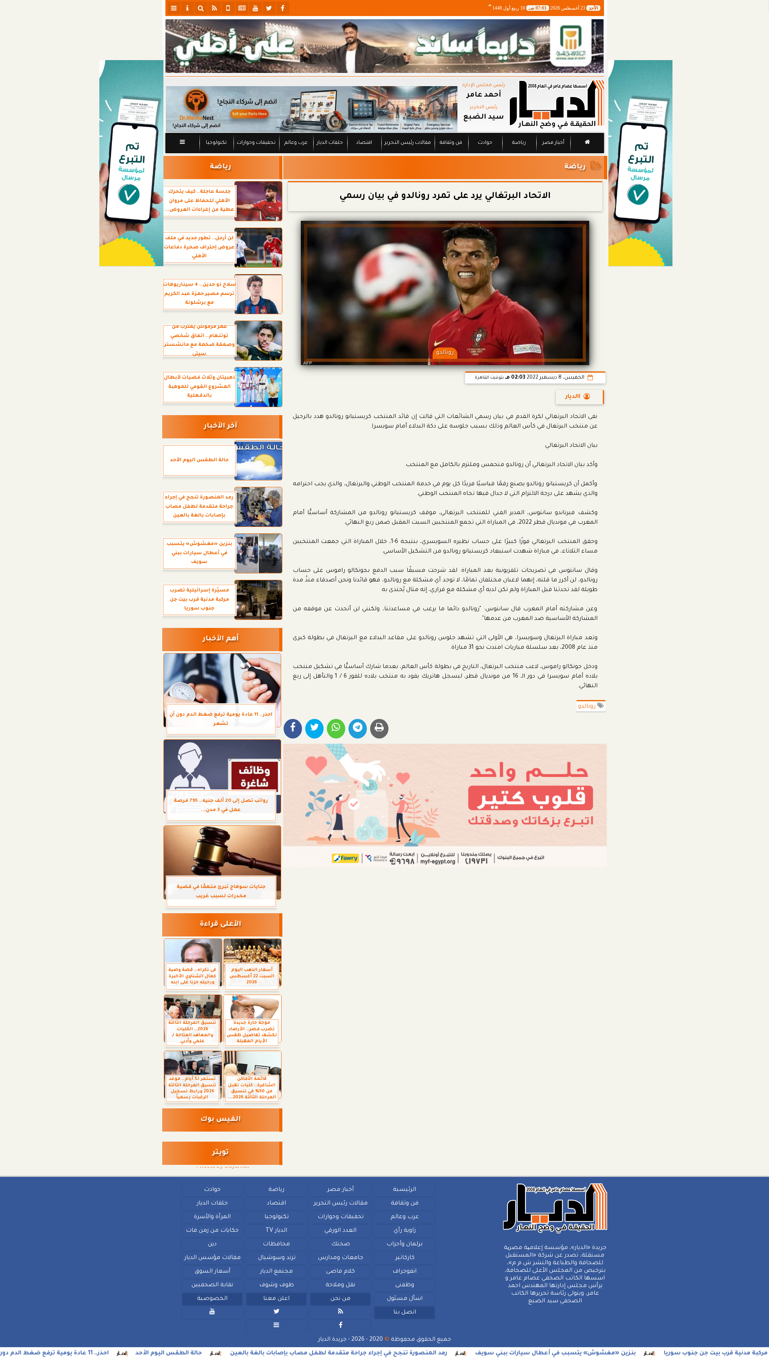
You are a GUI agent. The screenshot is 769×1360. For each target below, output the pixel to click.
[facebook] (282, 8)
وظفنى (404, 1285)
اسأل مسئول (404, 1299)
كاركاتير (404, 1258)
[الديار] (640, 163)
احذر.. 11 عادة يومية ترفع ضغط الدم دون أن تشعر (119, 1353)
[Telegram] (357, 729)
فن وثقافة (451, 143)
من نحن (340, 1299)
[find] (201, 8)
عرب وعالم (295, 143)
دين (212, 1244)
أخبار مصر (553, 143)
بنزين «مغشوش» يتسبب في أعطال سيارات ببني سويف (635, 1353)
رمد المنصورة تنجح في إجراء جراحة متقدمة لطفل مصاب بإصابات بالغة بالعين (418, 1353)
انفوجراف (405, 1272)
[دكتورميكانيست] (311, 109)
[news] (242, 8)
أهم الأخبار (221, 639)
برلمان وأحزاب (405, 1244)
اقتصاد (364, 143)
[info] (187, 8)
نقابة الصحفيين (212, 1285)
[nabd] (228, 8)
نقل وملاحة (340, 1285)
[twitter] (269, 8)
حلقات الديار (330, 143)
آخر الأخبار (220, 426)
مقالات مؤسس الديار (212, 1258)
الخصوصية (212, 1299)
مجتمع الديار (276, 1272)
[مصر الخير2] (445, 805)
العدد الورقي (340, 1231)
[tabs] (173, 8)
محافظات (276, 1244)
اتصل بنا (404, 1313)
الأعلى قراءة (220, 924)
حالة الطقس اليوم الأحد (248, 1353)
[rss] (214, 8)
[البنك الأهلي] (384, 46)
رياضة (519, 143)
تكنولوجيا (215, 143)
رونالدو (587, 707)
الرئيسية (404, 1190)
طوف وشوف (276, 1285)
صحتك (340, 1244)
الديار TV (276, 1231)
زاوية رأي (404, 1231)
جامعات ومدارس (340, 1258)
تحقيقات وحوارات (255, 143)
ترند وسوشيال (276, 1258)
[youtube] (255, 8)
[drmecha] (384, 153)
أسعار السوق (212, 1272)
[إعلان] (131, 163)
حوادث (485, 143)
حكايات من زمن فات (212, 1231)
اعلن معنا (276, 1299)
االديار (573, 397)
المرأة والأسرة (212, 1217)
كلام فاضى (340, 1272)
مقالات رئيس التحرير (407, 143)
